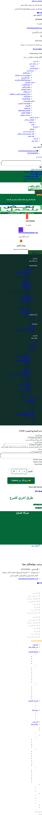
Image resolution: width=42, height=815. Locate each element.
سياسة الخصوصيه (32, 612)
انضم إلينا (35, 127)
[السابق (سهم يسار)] (41, 814)
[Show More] (41, 184)
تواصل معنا (35, 141)
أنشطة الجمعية (34, 68)
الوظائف (31, 129)
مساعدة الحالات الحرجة (22, 80)
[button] (35, 183)
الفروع (32, 66)
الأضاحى (27, 105)
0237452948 (31, 153)
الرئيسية (35, 61)
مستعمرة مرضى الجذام (22, 75)
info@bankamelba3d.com (34, 28)
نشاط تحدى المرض (24, 103)
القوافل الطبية (25, 112)
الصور (32, 124)
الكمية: (30, 471)
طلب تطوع (31, 136)
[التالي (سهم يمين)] (39, 814)
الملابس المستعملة (24, 110)
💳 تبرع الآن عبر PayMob (21, 480)
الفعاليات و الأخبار (29, 120)
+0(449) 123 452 (37, 49)
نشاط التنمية (26, 98)
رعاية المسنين (25, 77)
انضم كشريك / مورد (28, 131)
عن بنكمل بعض (33, 63)
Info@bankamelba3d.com (28, 579)
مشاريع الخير (26, 87)
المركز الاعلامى (33, 117)
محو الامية (27, 96)
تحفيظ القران (26, 84)
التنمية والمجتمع (29, 82)
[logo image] (37, 147)
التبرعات (35, 138)
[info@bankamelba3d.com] (20, 229)
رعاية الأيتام (26, 73)
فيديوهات (31, 122)
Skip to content (37, 1)
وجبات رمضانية (25, 115)
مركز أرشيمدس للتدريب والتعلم (20, 94)
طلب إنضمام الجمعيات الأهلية (25, 134)
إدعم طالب (26, 91)
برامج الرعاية (30, 70)
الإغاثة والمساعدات (28, 101)
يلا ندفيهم (27, 108)
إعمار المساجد (25, 89)
